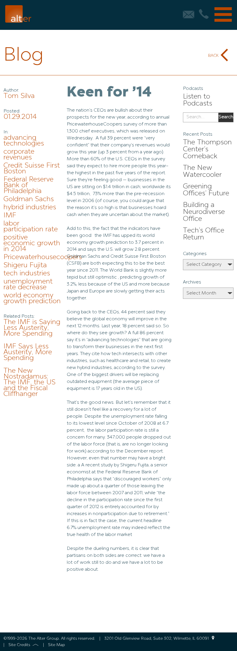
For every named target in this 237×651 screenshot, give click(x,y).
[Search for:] (201, 117)
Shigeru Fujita (25, 265)
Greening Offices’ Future (206, 190)
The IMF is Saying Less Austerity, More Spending (31, 328)
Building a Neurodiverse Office (204, 212)
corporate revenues (18, 154)
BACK (213, 56)
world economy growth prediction (32, 298)
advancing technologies (23, 140)
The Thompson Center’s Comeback (207, 149)
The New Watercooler (202, 172)
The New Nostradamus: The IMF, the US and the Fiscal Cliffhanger (29, 383)
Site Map (56, 645)
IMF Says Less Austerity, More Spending (27, 352)
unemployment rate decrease (28, 284)
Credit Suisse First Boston (31, 168)
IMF (9, 215)
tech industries (26, 273)
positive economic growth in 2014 (31, 243)
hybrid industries (29, 207)
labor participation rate (30, 226)
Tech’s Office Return (203, 234)
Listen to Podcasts (197, 100)
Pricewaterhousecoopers (42, 257)
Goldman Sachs (28, 199)
